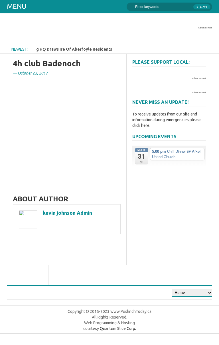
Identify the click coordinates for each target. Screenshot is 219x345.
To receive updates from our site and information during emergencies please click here (167, 120)
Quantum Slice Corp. (118, 328)
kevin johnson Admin (67, 212)
